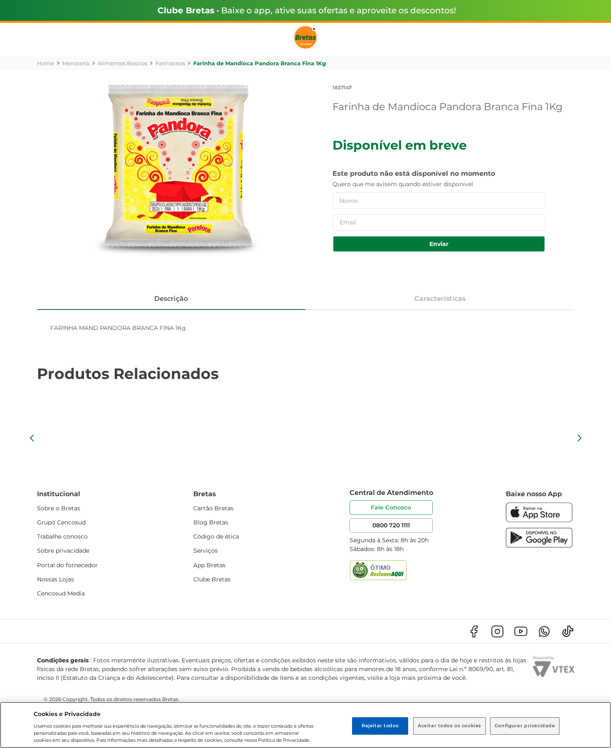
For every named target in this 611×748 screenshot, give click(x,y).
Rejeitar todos (380, 725)
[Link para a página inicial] (45, 63)
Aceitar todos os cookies (449, 725)
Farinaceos (170, 63)
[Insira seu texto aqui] (539, 520)
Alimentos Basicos (122, 63)
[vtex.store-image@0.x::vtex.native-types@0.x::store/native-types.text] (473, 631)
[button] (32, 438)
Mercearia (75, 63)
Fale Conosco (391, 507)
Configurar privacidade (525, 725)
